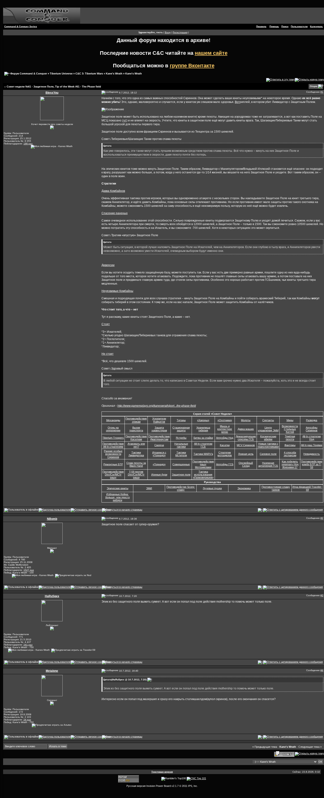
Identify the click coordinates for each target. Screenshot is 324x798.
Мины (290, 420)
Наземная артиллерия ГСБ (268, 464)
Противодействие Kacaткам (136, 438)
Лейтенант (52, 625)
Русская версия (136, 785)
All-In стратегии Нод (311, 438)
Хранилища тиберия (203, 429)
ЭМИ (149, 488)
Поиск (284, 26)
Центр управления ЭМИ (268, 429)
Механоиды (113, 420)
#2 (321, 518)
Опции (313, 86)
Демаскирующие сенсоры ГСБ (246, 438)
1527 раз (28, 570)
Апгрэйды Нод (224, 437)
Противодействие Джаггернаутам (159, 438)
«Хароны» (203, 420)
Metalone (52, 671)
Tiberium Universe (61, 73)
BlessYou (52, 92)
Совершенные (181, 464)
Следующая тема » (310, 746)
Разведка (311, 420)
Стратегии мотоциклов (225, 454)
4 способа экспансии (290, 454)
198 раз (27, 143)
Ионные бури (159, 474)
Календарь (316, 26)
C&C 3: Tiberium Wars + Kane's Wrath (98, 73)
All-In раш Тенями (311, 445)
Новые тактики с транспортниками (268, 445)
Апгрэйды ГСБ (224, 464)
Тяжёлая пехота (290, 438)
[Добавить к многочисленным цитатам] (260, 509)
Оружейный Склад (246, 464)
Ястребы (181, 437)
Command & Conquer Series (20, 26)
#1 (321, 92)
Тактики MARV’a (203, 453)
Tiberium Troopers (113, 437)
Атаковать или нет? (136, 445)
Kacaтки (225, 445)
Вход (168, 32)
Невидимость (311, 453)
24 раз (27, 719)
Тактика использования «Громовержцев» (203, 474)
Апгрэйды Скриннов (311, 429)
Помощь (274, 26)
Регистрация (180, 32)
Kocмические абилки (268, 438)
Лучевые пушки (212, 488)
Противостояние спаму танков (276, 488)
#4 (321, 670)
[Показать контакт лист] (55, 509)
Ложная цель (246, 453)
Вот (237, 102)
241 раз (27, 644)
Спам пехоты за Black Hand (136, 464)
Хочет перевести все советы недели (52, 124)
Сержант (52, 700)
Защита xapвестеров (159, 429)
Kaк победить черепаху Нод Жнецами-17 (290, 464)
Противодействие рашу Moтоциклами (203, 464)
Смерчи (159, 445)
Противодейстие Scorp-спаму (181, 488)
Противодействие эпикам (136, 420)
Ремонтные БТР (113, 464)
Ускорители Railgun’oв (159, 420)
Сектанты (268, 420)
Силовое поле (268, 453)
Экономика (244, 488)
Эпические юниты (117, 488)
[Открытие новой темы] (309, 79)
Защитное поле (181, 474)
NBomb (52, 519)
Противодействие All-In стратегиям (113, 445)
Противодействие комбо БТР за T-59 (311, 464)
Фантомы (290, 445)
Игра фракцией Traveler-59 (307, 488)
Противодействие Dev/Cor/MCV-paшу (113, 474)
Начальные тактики (181, 445)
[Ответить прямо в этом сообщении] (293, 509)
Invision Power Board (158, 785)
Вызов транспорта (136, 429)
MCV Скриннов (246, 445)
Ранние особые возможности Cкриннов (113, 454)
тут (124, 120)
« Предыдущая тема (264, 746)
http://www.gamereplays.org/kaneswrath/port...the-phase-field (156, 405)
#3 (321, 595)
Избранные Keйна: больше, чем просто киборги (117, 497)
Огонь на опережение (113, 429)
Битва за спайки (203, 437)
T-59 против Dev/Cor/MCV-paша (136, 474)
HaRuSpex (52, 596)
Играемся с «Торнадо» (159, 454)
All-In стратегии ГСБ (203, 445)
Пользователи (299, 26)
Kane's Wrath (133, 73)
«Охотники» (225, 420)
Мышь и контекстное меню (224, 429)
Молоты (245, 420)
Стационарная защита (181, 429)
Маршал (52, 548)
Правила (261, 26)
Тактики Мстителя (181, 454)
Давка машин (246, 429)
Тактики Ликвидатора (136, 454)
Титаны (181, 420)
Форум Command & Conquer (28, 73)
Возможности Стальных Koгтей (290, 429)
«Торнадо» (159, 464)
